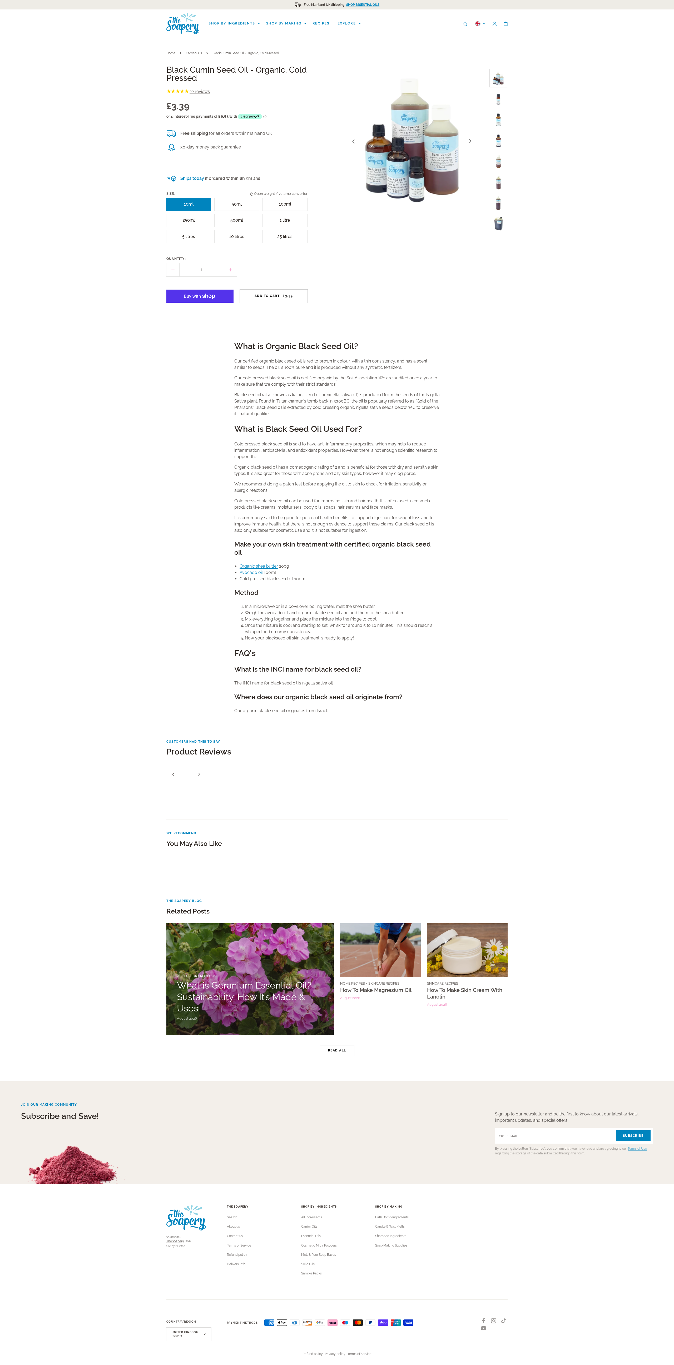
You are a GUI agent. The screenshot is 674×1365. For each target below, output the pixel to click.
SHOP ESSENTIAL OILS (362, 5)
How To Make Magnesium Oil (376, 990)
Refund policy (237, 1255)
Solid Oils (308, 1264)
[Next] (199, 774)
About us (233, 1226)
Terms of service (359, 1354)
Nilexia (180, 1246)
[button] (465, 23)
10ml (190, 206)
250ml (189, 222)
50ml (239, 206)
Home (170, 53)
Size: (170, 193)
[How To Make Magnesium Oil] (380, 979)
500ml (238, 222)
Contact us (235, 1236)
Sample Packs (311, 1273)
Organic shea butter (259, 566)
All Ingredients (311, 1217)
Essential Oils (311, 1236)
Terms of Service (239, 1245)
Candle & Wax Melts (390, 1226)
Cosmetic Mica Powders (319, 1245)
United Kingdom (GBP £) (185, 1334)
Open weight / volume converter (281, 193)
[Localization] (480, 23)
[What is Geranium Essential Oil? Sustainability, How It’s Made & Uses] (250, 979)
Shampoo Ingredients (390, 1236)
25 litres (285, 238)
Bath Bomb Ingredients (392, 1217)
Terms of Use (637, 1148)
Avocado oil (251, 572)
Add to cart (274, 296)
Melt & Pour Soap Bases (318, 1255)
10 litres (237, 238)
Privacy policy (335, 1354)
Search (232, 1217)
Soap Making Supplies (391, 1245)
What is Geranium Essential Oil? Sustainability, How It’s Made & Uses (244, 997)
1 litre (287, 222)
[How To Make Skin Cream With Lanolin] (467, 979)
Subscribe (633, 1136)
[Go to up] (667, 1358)
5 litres (189, 238)
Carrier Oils (194, 53)
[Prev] (173, 774)
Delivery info (236, 1264)
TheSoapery (175, 1241)
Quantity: (176, 259)
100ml (286, 206)
